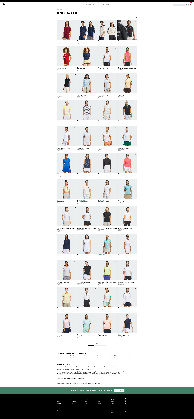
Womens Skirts (100, 359)
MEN (86, 4)
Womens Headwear (73, 355)
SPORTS (97, 4)
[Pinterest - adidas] (131, 406)
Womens (58, 355)
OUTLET (107, 4)
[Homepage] (3, 4)
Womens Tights (127, 357)
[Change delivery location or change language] (191, 3)
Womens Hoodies (73, 357)
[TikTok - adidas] (131, 409)
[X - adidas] (131, 404)
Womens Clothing (60, 359)
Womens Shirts (86, 359)
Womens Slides (113, 355)
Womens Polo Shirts (87, 357)
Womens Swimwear (128, 355)
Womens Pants (86, 355)
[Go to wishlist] (188, 5)
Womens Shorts (100, 357)
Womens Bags (59, 357)
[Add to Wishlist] (75, 22)
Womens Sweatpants (114, 359)
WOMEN (90, 4)
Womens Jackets (73, 359)
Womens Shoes (100, 355)
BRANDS (102, 4)
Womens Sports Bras (114, 357)
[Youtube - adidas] (131, 412)
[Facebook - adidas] (131, 398)
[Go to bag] (191, 5)
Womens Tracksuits (128, 359)
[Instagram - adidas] (131, 401)
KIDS (94, 4)
